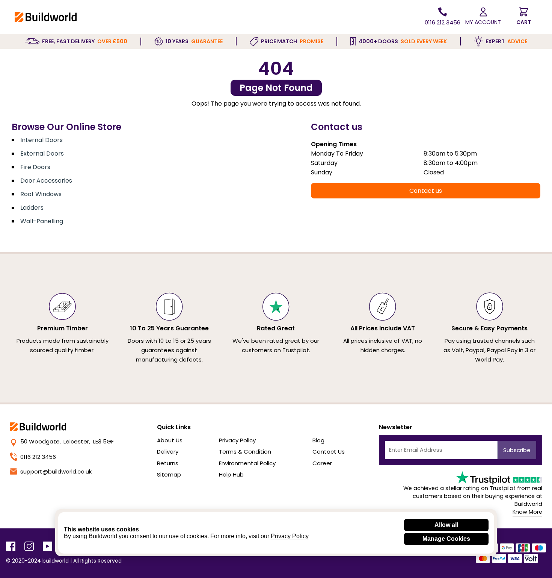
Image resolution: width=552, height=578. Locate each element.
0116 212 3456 (38, 457)
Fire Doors (35, 167)
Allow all (446, 525)
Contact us (425, 190)
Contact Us (328, 451)
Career (322, 463)
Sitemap (169, 474)
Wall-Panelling (41, 221)
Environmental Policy (247, 463)
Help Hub (231, 474)
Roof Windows (41, 194)
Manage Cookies (446, 539)
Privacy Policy (237, 440)
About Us (169, 440)
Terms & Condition (245, 451)
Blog (318, 440)
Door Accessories (46, 180)
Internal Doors (41, 140)
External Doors (42, 153)
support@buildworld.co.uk (56, 471)
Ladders (32, 207)
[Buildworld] (46, 16)
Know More (527, 512)
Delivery (167, 451)
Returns (167, 463)
